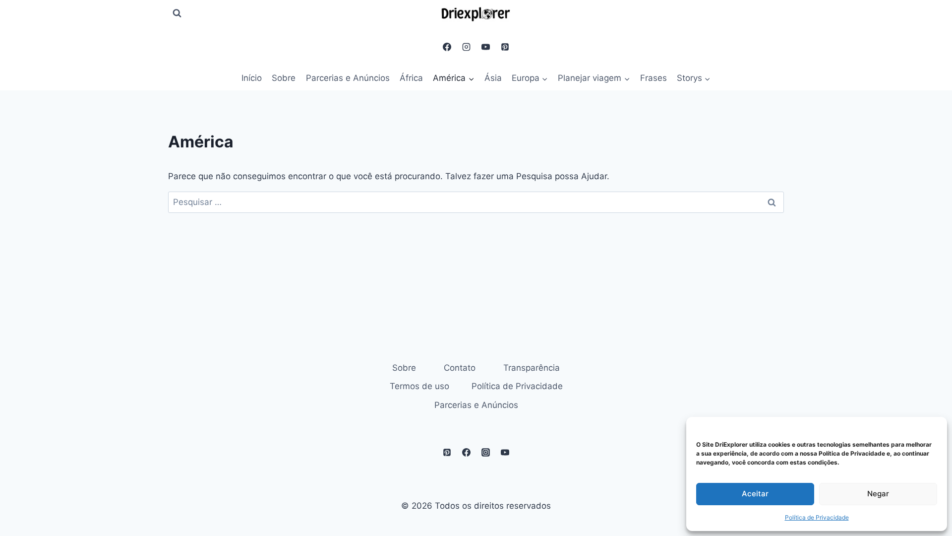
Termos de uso (419, 386)
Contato (460, 368)
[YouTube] (485, 46)
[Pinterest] (505, 46)
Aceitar (755, 493)
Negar (878, 493)
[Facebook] (446, 46)
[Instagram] (466, 46)
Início (251, 78)
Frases (653, 78)
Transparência (531, 368)
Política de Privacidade (817, 517)
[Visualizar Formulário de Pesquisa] (177, 13)
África (411, 78)
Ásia (493, 78)
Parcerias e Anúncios (348, 78)
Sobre (284, 78)
